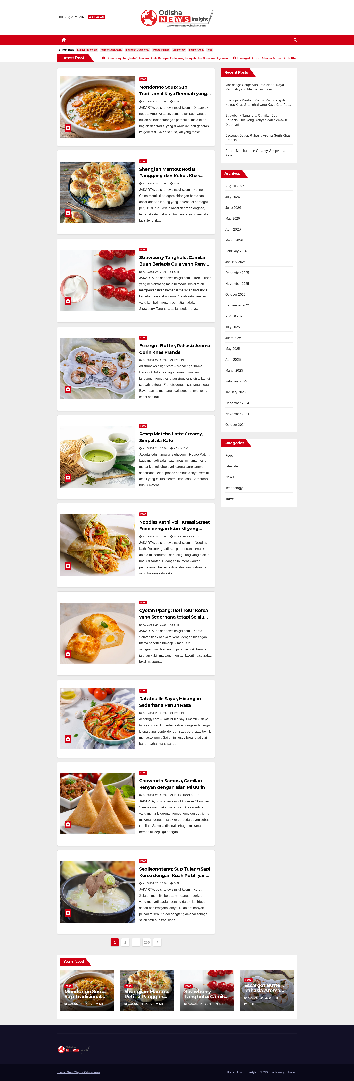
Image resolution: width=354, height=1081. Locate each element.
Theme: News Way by (70, 1072)
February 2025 (236, 381)
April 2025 (233, 359)
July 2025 (232, 327)
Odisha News (92, 1072)
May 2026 (232, 218)
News (229, 477)
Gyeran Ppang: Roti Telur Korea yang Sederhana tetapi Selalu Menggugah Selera (173, 617)
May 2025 (232, 349)
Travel (230, 499)
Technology (234, 488)
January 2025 (235, 392)
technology (179, 49)
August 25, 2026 (155, 271)
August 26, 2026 (155, 183)
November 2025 (237, 283)
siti (176, 101)
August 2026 (234, 186)
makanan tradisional (137, 49)
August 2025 (234, 316)
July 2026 (232, 197)
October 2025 (235, 294)
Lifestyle (231, 466)
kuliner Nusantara (111, 49)
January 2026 (235, 262)
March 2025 (234, 370)
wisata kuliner (161, 49)
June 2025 (233, 338)
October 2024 (235, 424)
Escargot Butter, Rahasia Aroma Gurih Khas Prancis (266, 990)
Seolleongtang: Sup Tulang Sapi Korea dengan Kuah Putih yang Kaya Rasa (174, 875)
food (209, 49)
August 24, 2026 (155, 360)
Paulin (179, 360)
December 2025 (237, 273)
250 (147, 942)
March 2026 (234, 240)
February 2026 (236, 251)
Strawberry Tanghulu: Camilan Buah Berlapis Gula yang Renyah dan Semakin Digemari (175, 264)
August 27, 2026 (155, 101)
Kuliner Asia (196, 49)
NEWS (264, 1072)
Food (143, 79)
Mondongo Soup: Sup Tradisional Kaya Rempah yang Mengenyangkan (173, 93)
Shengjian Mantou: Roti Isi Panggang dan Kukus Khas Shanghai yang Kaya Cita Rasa (172, 175)
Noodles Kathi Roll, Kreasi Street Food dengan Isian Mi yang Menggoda (174, 528)
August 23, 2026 (155, 713)
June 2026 (233, 207)
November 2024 (237, 414)
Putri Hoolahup (186, 536)
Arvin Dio (181, 448)
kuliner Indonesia (87, 49)
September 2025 (237, 305)
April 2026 (233, 229)
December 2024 (237, 403)
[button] (295, 40)
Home (230, 1072)
